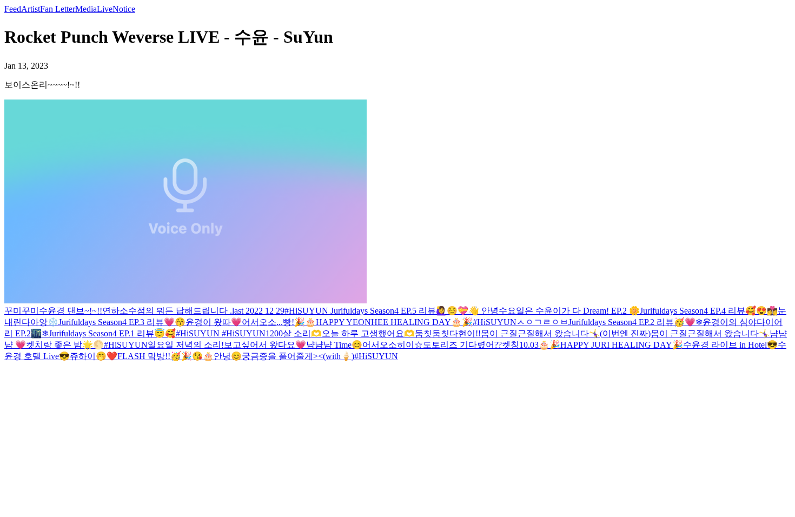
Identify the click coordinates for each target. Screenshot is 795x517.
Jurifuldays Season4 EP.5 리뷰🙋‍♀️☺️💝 (399, 310)
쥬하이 (83, 356)
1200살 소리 (288, 333)
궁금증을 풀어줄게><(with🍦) (298, 356)
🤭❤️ (106, 356)
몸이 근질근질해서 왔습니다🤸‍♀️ (710, 333)
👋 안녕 (483, 310)
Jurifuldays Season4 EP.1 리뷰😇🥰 (112, 333)
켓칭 (510, 344)
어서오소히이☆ (392, 344)
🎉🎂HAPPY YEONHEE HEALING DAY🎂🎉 (383, 322)
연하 (111, 310)
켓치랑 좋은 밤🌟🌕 (65, 344)
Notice (123, 9)
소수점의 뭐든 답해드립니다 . (176, 310)
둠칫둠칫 (432, 333)
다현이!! (465, 333)
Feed (12, 9)
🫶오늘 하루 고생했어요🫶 (363, 333)
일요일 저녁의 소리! (186, 344)
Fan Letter (57, 9)
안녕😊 (228, 356)
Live (104, 9)
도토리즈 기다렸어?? (462, 344)
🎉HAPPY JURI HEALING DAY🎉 (616, 344)
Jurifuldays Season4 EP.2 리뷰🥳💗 (631, 322)
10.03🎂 (534, 344)
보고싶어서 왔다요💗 (265, 344)
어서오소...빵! (268, 322)
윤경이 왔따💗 (214, 322)
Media (86, 9)
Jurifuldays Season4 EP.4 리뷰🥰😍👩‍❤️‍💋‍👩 (709, 310)
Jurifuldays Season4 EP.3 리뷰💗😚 (122, 322)
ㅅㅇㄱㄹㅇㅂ (542, 322)
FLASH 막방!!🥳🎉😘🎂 (165, 356)
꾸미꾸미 (21, 310)
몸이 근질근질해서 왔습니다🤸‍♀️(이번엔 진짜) (566, 333)
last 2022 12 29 (258, 310)
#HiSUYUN (307, 310)
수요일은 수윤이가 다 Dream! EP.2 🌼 (569, 310)
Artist (30, 9)
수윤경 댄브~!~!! (70, 310)
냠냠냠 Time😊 (334, 344)
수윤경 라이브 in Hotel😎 (730, 344)
